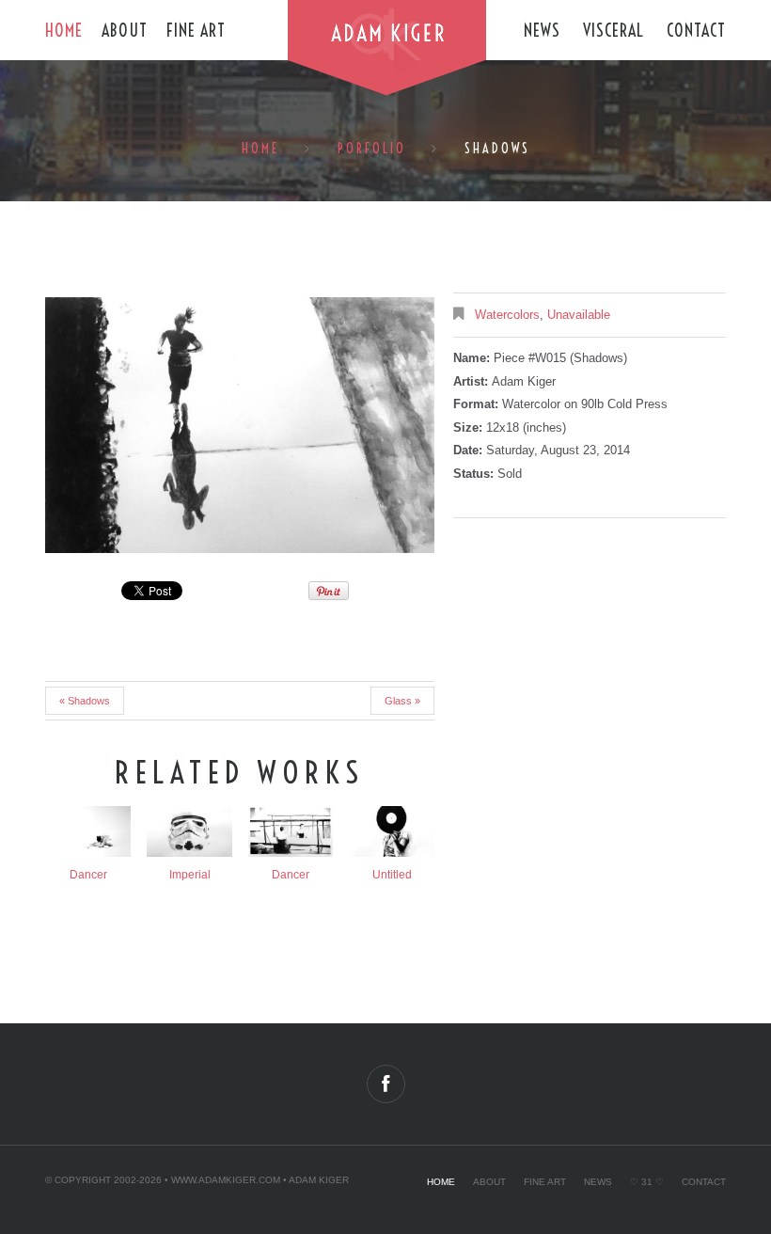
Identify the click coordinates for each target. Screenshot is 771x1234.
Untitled (392, 874)
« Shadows (84, 700)
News (542, 31)
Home (64, 31)
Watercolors (507, 315)
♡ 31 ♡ (647, 1182)
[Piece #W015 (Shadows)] (239, 425)
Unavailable (578, 315)
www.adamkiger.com (225, 1180)
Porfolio (372, 148)
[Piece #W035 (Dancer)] (88, 831)
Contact (696, 31)
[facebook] (386, 1084)
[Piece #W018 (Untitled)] (392, 831)
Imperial (190, 874)
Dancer (88, 874)
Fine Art (196, 31)
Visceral (613, 31)
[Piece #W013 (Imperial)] (189, 831)
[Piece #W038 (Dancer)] (290, 831)
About (125, 31)
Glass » (402, 700)
